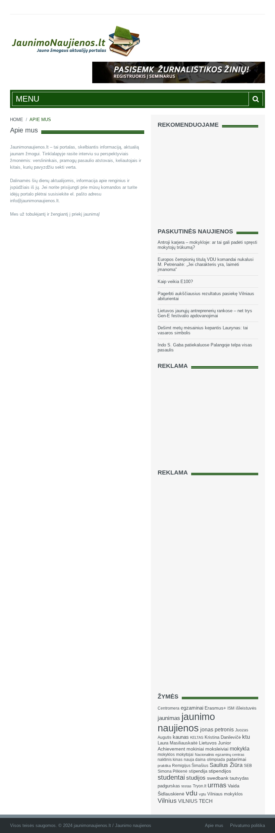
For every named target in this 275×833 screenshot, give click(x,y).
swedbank (217, 778)
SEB (248, 765)
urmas (217, 785)
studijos (196, 778)
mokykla (240, 748)
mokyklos (166, 754)
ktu (246, 737)
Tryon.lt (199, 786)
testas (186, 786)
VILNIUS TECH (195, 801)
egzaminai (192, 708)
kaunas (181, 737)
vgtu (202, 794)
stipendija (198, 771)
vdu (192, 793)
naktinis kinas (170, 759)
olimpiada (216, 759)
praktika (164, 766)
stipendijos (220, 771)
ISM (230, 708)
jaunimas (169, 718)
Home (16, 119)
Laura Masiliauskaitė (178, 742)
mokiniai (195, 749)
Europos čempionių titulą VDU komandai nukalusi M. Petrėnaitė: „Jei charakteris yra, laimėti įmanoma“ (206, 264)
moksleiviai (216, 749)
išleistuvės (246, 708)
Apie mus (214, 825)
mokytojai (185, 754)
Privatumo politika (247, 825)
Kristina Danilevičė (223, 737)
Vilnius (167, 800)
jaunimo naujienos (186, 722)
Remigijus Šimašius (190, 765)
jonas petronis (217, 729)
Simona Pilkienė (172, 771)
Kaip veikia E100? (175, 281)
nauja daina (195, 759)
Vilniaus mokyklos (225, 793)
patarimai (236, 759)
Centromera (168, 708)
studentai (171, 777)
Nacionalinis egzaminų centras (219, 755)
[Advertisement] (208, 175)
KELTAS (196, 737)
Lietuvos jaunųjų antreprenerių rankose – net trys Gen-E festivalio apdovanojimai (205, 313)
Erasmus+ (215, 708)
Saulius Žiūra (226, 765)
